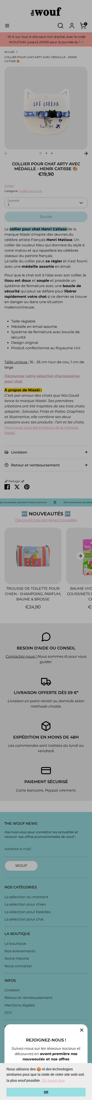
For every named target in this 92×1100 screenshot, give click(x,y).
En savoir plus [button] (53, 1080)
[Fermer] (82, 1030)
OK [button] (46, 1092)
